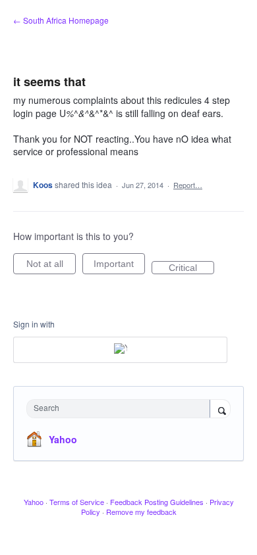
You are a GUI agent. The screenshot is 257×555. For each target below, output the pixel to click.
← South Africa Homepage (61, 20)
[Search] (220, 409)
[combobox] (121, 408)
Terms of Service (76, 501)
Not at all (51, 266)
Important (119, 266)
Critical (191, 268)
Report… (187, 185)
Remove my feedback (141, 511)
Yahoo (63, 439)
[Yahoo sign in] (120, 350)
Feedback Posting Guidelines (157, 501)
